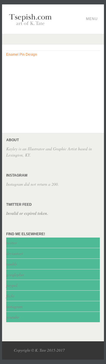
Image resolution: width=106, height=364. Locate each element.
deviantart (14, 253)
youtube (12, 317)
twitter (11, 243)
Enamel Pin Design (21, 54)
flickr (10, 296)
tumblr (11, 264)
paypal (11, 285)
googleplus (15, 274)
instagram (14, 306)
